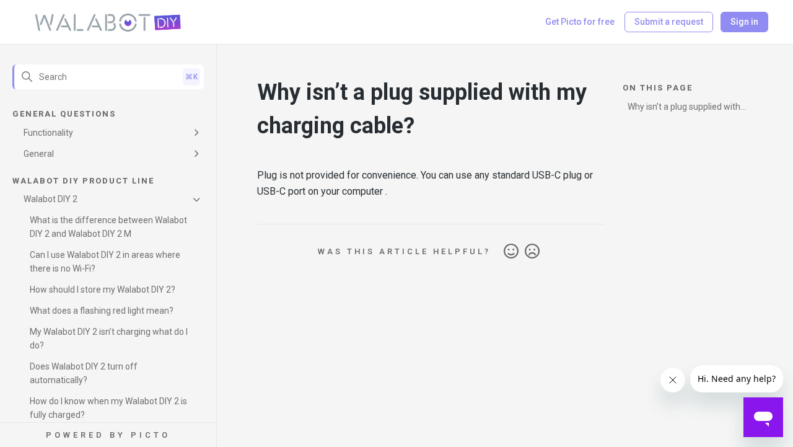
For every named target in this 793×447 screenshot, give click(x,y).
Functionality (48, 133)
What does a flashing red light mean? (101, 311)
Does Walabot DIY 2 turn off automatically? (84, 373)
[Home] (108, 22)
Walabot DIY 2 (50, 199)
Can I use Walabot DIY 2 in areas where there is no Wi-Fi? (105, 261)
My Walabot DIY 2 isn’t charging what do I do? (109, 338)
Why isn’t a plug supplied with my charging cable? (684, 109)
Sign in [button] (744, 22)
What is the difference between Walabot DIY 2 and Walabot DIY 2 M (108, 227)
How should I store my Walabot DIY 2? (102, 289)
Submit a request (668, 22)
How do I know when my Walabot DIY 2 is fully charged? (108, 408)
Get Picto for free (580, 22)
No (532, 251)
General (39, 154)
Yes (511, 251)
